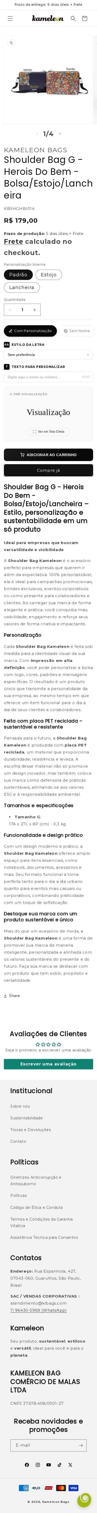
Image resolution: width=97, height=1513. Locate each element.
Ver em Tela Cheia (51, 431)
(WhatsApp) (53, 1310)
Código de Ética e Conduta (36, 1207)
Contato (18, 1141)
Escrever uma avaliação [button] (48, 1064)
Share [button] (14, 995)
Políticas (18, 1195)
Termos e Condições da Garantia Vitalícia (41, 1222)
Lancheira (21, 287)
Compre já (48, 470)
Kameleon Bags (56, 1502)
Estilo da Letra (24, 345)
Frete (13, 241)
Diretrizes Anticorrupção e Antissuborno (36, 1180)
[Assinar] (80, 1445)
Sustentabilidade (26, 1118)
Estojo (49, 275)
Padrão (18, 275)
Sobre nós (20, 1106)
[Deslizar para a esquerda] (37, 133)
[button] (10, 18)
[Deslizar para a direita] (60, 133)
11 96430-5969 (25, 1310)
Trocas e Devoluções (30, 1129)
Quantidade (15, 299)
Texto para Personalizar (35, 367)
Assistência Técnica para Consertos (44, 1237)
